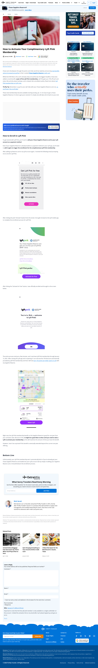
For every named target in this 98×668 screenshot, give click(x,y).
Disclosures (63, 663)
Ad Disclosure (84, 2)
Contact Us (63, 632)
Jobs (62, 639)
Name (6, 588)
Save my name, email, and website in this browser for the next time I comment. (28, 600)
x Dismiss (85, 7)
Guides (16, 14)
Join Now (46, 491)
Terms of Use (79, 663)
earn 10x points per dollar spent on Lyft (45, 361)
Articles (9, 14)
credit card (39, 73)
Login (93, 3)
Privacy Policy (71, 663)
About (47, 632)
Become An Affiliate (51, 642)
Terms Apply (5, 10)
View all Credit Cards (88, 33)
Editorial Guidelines (90, 663)
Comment (7, 569)
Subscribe (38, 636)
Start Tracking (73, 101)
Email (6, 594)
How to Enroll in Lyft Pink (14, 135)
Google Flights (49, 636)
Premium (63, 636)
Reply (5, 618)
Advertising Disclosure (7, 66)
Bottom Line (8, 455)
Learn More (28, 10)
